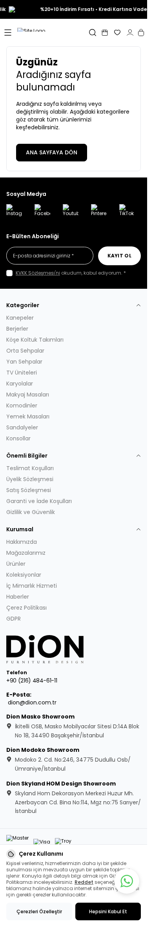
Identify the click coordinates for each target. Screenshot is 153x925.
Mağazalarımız (26, 553)
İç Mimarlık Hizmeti (31, 586)
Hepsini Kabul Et (108, 911)
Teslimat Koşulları (30, 468)
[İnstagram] (14, 212)
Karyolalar (19, 383)
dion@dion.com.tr (32, 702)
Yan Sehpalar (24, 362)
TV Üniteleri (21, 373)
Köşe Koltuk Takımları (35, 340)
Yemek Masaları (27, 416)
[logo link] (52, 32)
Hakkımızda (21, 542)
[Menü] (8, 32)
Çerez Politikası (26, 608)
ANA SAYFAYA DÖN (51, 152)
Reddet (84, 882)
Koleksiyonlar (23, 575)
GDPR (13, 619)
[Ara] (92, 32)
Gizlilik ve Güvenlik (30, 512)
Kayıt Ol (119, 255)
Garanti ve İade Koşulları (39, 501)
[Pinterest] (99, 212)
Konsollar (18, 438)
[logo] (45, 649)
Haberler (17, 597)
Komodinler (21, 405)
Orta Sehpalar (25, 351)
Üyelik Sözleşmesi (29, 479)
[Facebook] (42, 212)
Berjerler (17, 329)
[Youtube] (70, 212)
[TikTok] (127, 212)
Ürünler (16, 564)
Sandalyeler (22, 427)
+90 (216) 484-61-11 (31, 680)
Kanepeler (20, 318)
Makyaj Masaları (27, 394)
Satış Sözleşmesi (28, 490)
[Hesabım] (130, 32)
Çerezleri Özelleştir (39, 911)
